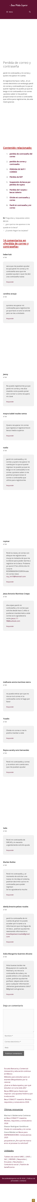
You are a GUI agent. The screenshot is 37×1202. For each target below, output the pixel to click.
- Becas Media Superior (19, 5)
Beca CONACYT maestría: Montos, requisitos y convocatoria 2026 (18, 1120)
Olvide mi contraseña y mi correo (17, 1129)
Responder (10, 282)
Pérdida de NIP (16, 177)
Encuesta (8, 1162)
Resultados (17, 1162)
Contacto (23, 1181)
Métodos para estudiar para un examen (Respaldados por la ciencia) (17, 1079)
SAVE (28, 1156)
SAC (5, 1159)
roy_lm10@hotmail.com (16, 576)
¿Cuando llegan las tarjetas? (16, 230)
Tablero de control (11, 1156)
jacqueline (8, 1140)
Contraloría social (11, 1164)
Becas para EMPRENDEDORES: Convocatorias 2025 (17, 1135)
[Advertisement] (18, 41)
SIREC (22, 1156)
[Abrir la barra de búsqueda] (30, 12)
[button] (33, 1200)
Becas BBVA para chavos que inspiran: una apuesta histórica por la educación (18, 1093)
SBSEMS (12, 1159)
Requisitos (21, 1159)
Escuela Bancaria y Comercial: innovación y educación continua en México (17, 1071)
